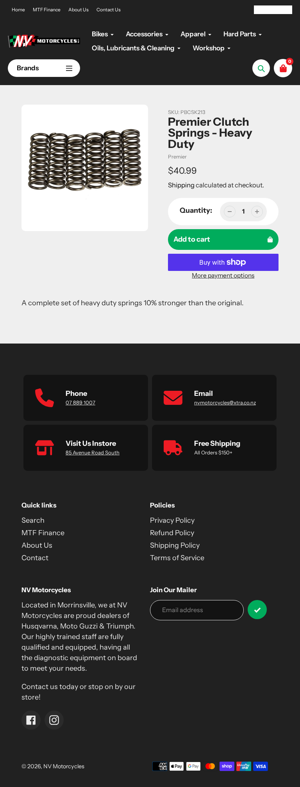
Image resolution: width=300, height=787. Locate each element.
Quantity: (196, 210)
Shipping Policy (175, 545)
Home (18, 9)
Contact (34, 558)
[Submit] (257, 609)
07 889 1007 (80, 402)
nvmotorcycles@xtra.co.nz (225, 402)
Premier (177, 156)
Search (33, 520)
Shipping (181, 185)
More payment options (223, 275)
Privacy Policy (172, 520)
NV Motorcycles (63, 766)
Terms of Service (177, 558)
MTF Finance (47, 9)
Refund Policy (172, 533)
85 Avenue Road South (93, 452)
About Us (78, 9)
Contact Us (108, 9)
